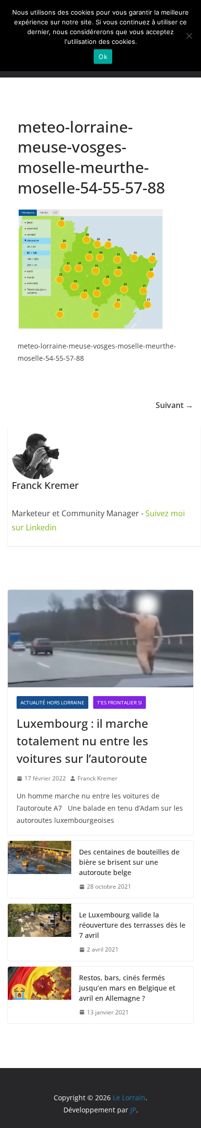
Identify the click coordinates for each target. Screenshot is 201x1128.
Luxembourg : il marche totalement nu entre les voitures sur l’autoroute (82, 740)
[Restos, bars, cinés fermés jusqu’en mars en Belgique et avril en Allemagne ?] (39, 995)
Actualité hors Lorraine (52, 702)
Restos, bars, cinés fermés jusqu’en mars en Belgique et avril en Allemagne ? (127, 988)
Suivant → (174, 405)
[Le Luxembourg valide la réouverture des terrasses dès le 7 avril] (39, 932)
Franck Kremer (98, 778)
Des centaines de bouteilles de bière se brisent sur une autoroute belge (129, 862)
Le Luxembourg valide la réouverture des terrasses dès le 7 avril (132, 925)
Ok (103, 56)
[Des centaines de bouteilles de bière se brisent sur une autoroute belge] (39, 869)
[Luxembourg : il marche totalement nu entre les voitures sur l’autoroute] (100, 638)
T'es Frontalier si (119, 702)
